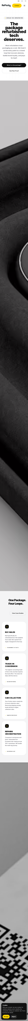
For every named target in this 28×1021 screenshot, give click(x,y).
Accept (6, 1016)
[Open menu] (24, 5)
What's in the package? (14, 65)
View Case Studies (17, 613)
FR (25, 1)
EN (18, 1)
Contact (17, 5)
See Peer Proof (14, 71)
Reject (14, 1016)
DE (22, 1)
